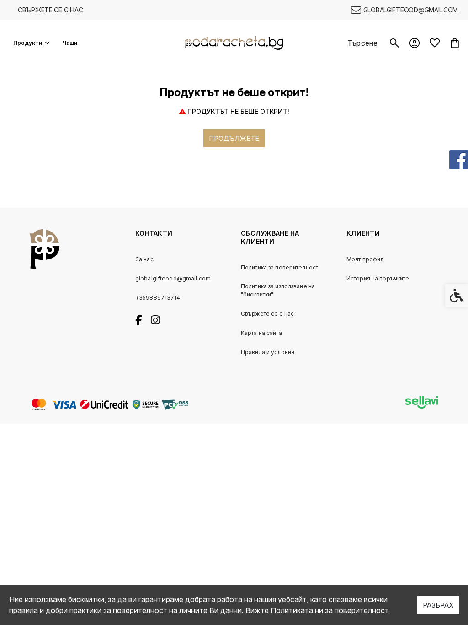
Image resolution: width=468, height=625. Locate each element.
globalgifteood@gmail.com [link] (173, 278)
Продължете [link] (234, 138)
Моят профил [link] (364, 259)
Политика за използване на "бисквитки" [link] (278, 290)
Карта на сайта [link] (261, 332)
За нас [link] (144, 259)
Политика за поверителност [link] (279, 267)
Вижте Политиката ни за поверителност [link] (317, 610)
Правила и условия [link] (267, 352)
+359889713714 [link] (158, 297)
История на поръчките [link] (377, 278)
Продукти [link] (27, 42)
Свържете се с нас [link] (50, 10)
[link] (404, 10)
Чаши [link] (70, 42)
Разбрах (438, 605)
